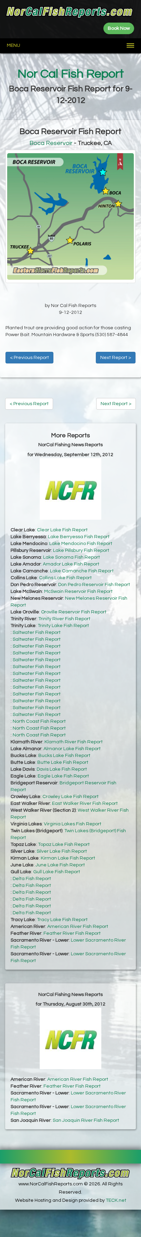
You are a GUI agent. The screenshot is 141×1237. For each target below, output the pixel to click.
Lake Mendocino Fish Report (80, 543)
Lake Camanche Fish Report (82, 571)
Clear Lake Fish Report (62, 530)
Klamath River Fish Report (73, 742)
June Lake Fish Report (60, 865)
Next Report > (115, 357)
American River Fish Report (77, 926)
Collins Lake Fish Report (65, 577)
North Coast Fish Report (39, 721)
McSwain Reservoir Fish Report (78, 591)
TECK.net (116, 1200)
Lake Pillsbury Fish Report (81, 550)
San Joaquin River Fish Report (86, 1120)
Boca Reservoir (51, 143)
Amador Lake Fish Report (71, 564)
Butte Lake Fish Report (62, 762)
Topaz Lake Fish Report (64, 844)
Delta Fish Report (32, 878)
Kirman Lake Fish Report (68, 858)
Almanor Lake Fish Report (72, 748)
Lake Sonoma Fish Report (71, 557)
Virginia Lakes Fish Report (72, 824)
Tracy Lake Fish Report (62, 919)
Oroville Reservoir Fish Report (73, 612)
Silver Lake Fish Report (62, 851)
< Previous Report (29, 357)
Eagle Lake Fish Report (63, 776)
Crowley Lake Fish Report (70, 796)
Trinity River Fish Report (64, 618)
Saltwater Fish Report (37, 632)
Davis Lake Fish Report (62, 769)
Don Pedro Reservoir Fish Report (94, 584)
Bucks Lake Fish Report (64, 755)
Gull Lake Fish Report (56, 871)
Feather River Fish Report (72, 933)
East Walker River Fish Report (85, 803)
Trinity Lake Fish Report (63, 625)
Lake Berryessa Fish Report (79, 536)
